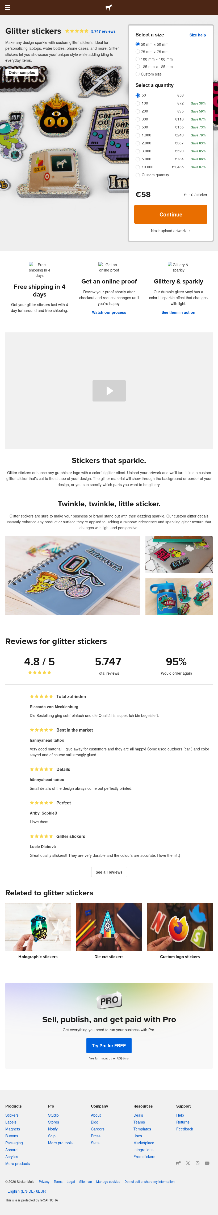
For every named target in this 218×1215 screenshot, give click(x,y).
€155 (179, 127)
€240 (179, 134)
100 (145, 103)
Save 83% (198, 143)
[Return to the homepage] (109, 7)
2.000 (146, 142)
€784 (179, 158)
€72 (180, 103)
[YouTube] (207, 1163)
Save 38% (198, 103)
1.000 (146, 134)
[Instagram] (197, 1163)
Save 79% (198, 135)
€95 (180, 111)
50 (144, 95)
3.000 (146, 150)
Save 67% (198, 119)
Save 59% (198, 111)
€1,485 (178, 166)
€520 (179, 150)
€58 (180, 95)
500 (145, 127)
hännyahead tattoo (47, 740)
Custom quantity (155, 174)
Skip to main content (4, 4)
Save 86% (198, 159)
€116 (179, 119)
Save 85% (198, 151)
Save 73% (198, 127)
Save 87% (198, 167)
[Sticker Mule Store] (178, 1163)
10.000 (147, 166)
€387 (179, 142)
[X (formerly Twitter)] (188, 1163)
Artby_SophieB (43, 813)
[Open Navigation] (7, 7)
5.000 (146, 158)
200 (145, 111)
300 (145, 119)
